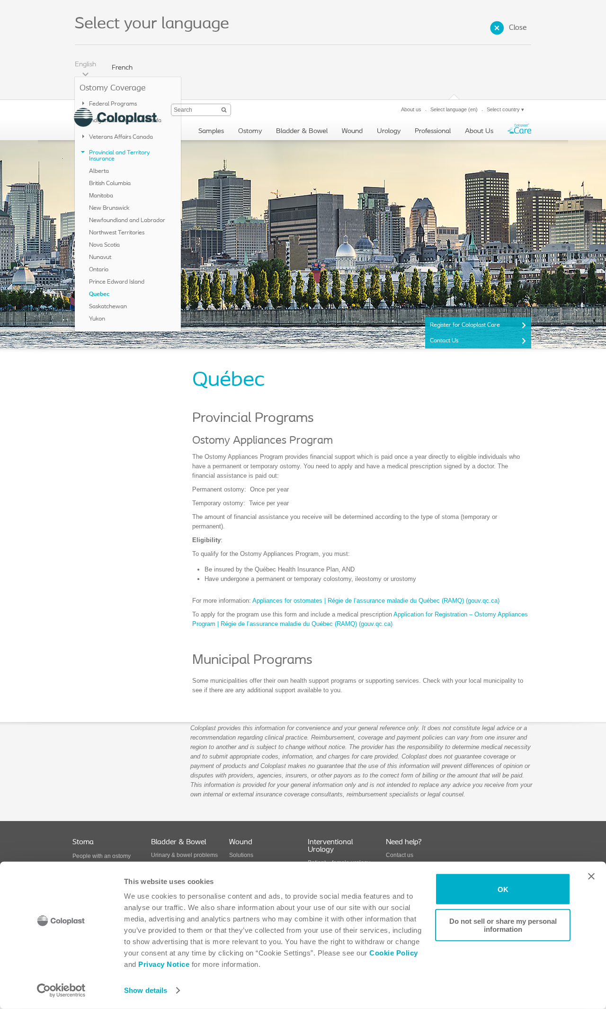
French (122, 67)
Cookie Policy (393, 953)
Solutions (241, 855)
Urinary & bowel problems (184, 855)
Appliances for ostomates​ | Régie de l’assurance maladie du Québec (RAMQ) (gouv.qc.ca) (375, 600)
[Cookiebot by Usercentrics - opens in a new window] (61, 990)
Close (517, 28)
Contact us (399, 855)
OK (503, 889)
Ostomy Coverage (112, 88)
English (85, 64)
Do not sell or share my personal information (503, 925)
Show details (145, 990)
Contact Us (444, 341)
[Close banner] (591, 876)
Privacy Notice (163, 964)
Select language (454, 109)
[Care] (519, 131)
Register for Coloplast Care (465, 325)
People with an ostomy (101, 856)
